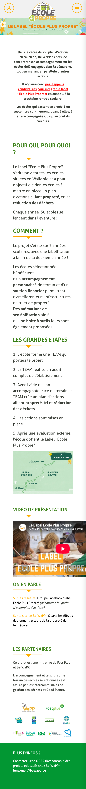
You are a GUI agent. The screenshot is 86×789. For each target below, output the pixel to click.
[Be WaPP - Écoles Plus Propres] (42, 12)
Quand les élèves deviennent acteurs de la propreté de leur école (43, 620)
